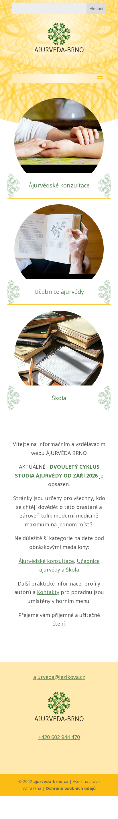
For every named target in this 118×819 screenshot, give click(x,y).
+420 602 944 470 (59, 737)
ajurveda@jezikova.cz (59, 677)
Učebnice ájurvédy (59, 291)
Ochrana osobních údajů (71, 788)
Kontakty (48, 592)
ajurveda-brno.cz (51, 781)
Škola (59, 398)
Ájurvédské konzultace (59, 185)
